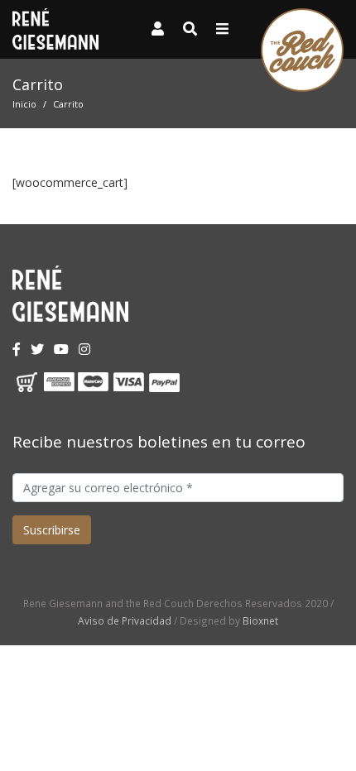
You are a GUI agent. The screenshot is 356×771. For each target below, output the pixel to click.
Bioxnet (260, 620)
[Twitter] (37, 349)
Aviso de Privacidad (124, 620)
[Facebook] (16, 349)
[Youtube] (61, 349)
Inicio (24, 104)
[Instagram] (84, 349)
